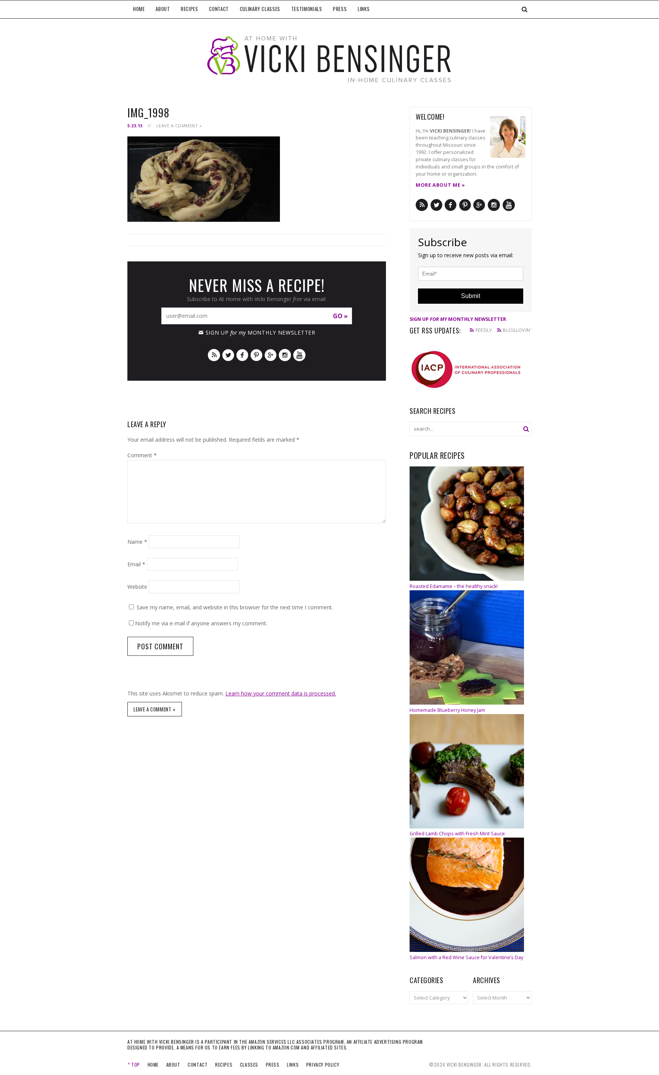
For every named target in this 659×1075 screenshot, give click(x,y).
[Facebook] (242, 354)
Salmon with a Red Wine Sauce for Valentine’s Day (466, 957)
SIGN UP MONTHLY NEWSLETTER (458, 319)
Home (139, 9)
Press (340, 9)
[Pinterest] (256, 354)
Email (136, 564)
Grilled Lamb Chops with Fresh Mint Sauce (457, 833)
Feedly (484, 330)
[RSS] (214, 354)
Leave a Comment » (179, 125)
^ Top (134, 1064)
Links (364, 9)
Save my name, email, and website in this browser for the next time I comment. (235, 607)
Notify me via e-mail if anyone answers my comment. (201, 623)
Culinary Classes (260, 9)
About (163, 9)
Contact (219, 9)
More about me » (440, 185)
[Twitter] (228, 354)
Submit (470, 296)
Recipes (189, 9)
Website (137, 586)
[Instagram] (285, 354)
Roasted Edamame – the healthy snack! (454, 586)
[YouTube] (299, 354)
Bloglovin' (517, 330)
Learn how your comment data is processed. (280, 693)
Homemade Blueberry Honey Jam (447, 710)
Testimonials (306, 9)
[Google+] (270, 354)
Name (137, 541)
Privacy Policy (322, 1064)
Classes (249, 1064)
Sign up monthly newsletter (260, 332)
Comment (142, 455)
